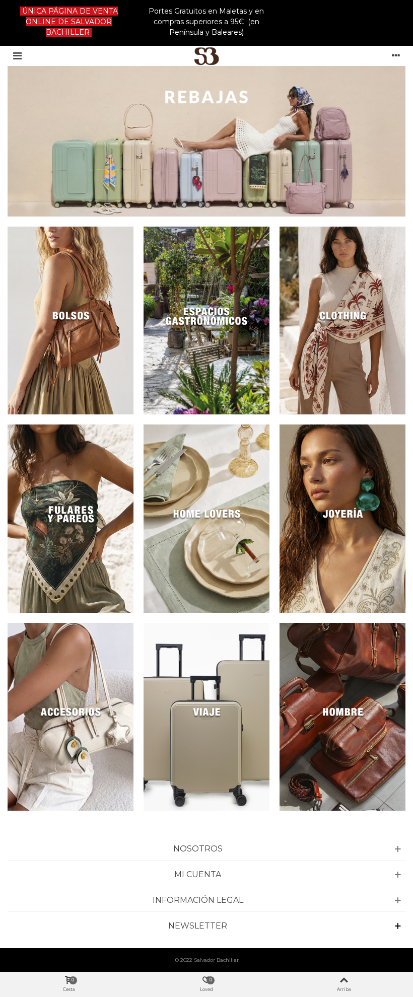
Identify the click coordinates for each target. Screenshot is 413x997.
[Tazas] (70, 717)
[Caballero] (206, 518)
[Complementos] (206, 717)
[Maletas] (342, 518)
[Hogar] (342, 717)
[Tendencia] (342, 320)
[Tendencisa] (70, 320)
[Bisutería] (70, 518)
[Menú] (17, 55)
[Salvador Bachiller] (206, 56)
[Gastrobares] (206, 320)
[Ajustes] (395, 55)
